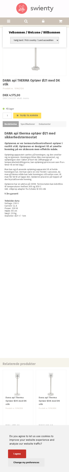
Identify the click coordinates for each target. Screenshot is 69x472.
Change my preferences (26, 462)
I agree (17, 453)
